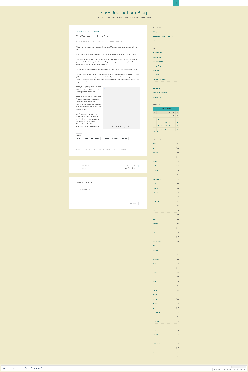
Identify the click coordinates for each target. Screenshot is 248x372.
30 (177, 129)
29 (173, 129)
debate (155, 161)
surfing (156, 339)
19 (162, 126)
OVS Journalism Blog (124, 12)
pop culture (156, 286)
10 (154, 122)
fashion (155, 214)
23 (177, 126)
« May (154, 132)
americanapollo (157, 52)
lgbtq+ (155, 263)
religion (155, 294)
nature (155, 272)
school (96, 31)
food (154, 232)
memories (109, 149)
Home (74, 3)
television (157, 201)
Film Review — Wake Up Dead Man (163, 36)
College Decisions (158, 32)
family (154, 210)
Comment (133, 203)
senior (123, 149)
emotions (80, 31)
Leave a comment (117, 41)
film (155, 183)
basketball (157, 312)
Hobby (155, 246)
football (156, 321)
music (156, 192)
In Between (156, 41)
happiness (98, 149)
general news (157, 241)
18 (158, 126)
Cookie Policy (37, 368)
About (81, 3)
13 (166, 122)
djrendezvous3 (157, 57)
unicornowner (157, 97)
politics (155, 281)
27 (166, 129)
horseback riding (159, 325)
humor (155, 254)
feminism (155, 223)
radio (155, 197)
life (104, 149)
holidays (155, 250)
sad (155, 175)
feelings (155, 219)
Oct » (158, 132)
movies (156, 188)
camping (155, 152)
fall (153, 206)
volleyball (157, 343)
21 (169, 126)
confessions (156, 157)
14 (169, 122)
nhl (155, 330)
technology (156, 348)
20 (166, 126)
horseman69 (156, 70)
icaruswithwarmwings (159, 79)
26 (162, 129)
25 (158, 129)
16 (177, 122)
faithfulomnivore (158, 61)
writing (155, 357)
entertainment (157, 179)
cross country (158, 317)
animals (155, 143)
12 (162, 122)
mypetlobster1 (157, 84)
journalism (156, 259)
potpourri (155, 290)
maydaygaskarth (101, 41)
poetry (155, 277)
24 (154, 129)
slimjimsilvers (157, 88)
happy (156, 170)
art (153, 148)
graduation (89, 149)
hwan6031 (156, 75)
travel (154, 352)
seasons (155, 303)
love (154, 268)
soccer (156, 334)
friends (88, 31)
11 (158, 122)
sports (155, 308)
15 (173, 122)
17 (154, 126)
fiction (155, 228)
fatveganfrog (157, 66)
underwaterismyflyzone (160, 92)
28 (169, 129)
